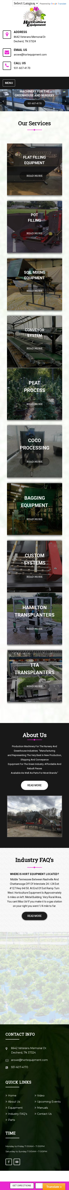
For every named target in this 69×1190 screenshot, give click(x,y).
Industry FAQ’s (17, 1113)
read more (34, 175)
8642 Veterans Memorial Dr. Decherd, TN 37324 (30, 39)
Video (41, 1095)
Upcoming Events (49, 1101)
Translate (62, 4)
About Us (14, 1101)
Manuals (42, 1107)
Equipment (15, 1107)
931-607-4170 (22, 68)
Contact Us (44, 1113)
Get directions (22, 1185)
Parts (11, 1120)
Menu (9, 83)
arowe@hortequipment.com (30, 54)
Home (12, 1095)
